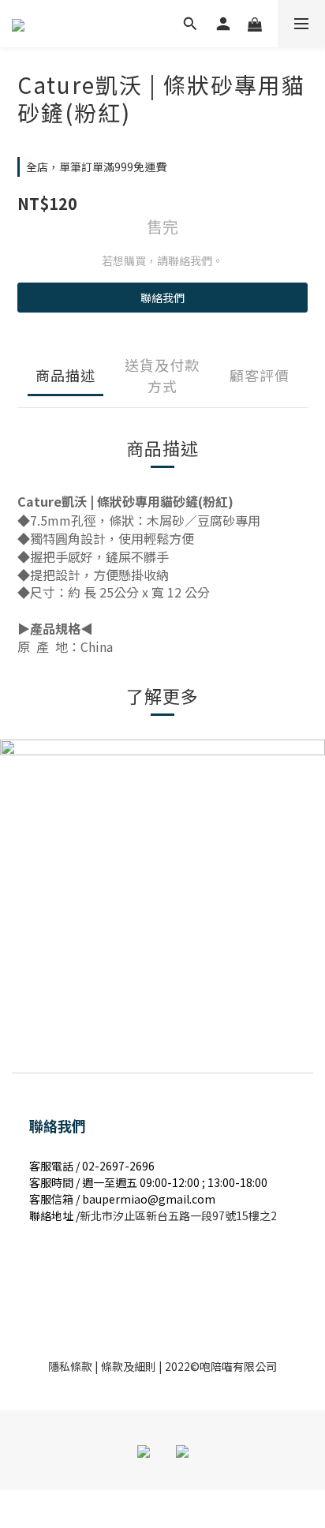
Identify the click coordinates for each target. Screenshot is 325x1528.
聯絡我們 (162, 297)
